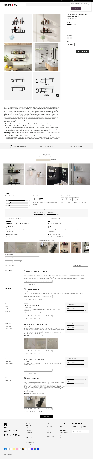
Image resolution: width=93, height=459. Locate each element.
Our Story (27, 427)
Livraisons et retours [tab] (31, 104)
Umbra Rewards (29, 430)
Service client (85, 0)
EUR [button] (50, 0)
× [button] (90, 2)
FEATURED (19, 8)
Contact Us (62, 437)
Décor (26, 8)
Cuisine (60, 8)
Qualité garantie (50, 436)
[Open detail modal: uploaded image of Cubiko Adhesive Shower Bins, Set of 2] (13, 174)
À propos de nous (66, 0)
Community (28, 440)
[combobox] (49, 4)
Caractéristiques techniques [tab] (17, 104)
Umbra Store (28, 435)
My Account (62, 435)
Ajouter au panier (82, 51)
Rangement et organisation (39, 8)
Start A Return (63, 430)
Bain (66, 8)
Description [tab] (6, 104)
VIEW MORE (54, 159)
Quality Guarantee (64, 432)
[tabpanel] (32, 123)
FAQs (48, 430)
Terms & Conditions (29, 442)
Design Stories (28, 437)
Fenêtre (52, 8)
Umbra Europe (9, 454)
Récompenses (76, 0)
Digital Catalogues (29, 444)
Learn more (76, 8)
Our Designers (28, 432)
